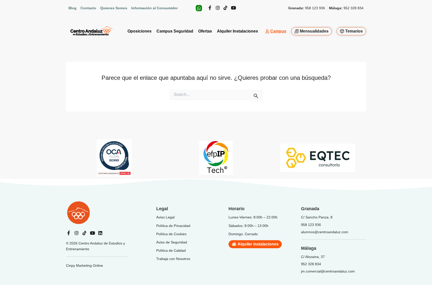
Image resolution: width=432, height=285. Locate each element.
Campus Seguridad (174, 31)
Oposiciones (140, 31)
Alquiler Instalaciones (237, 31)
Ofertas (205, 31)
